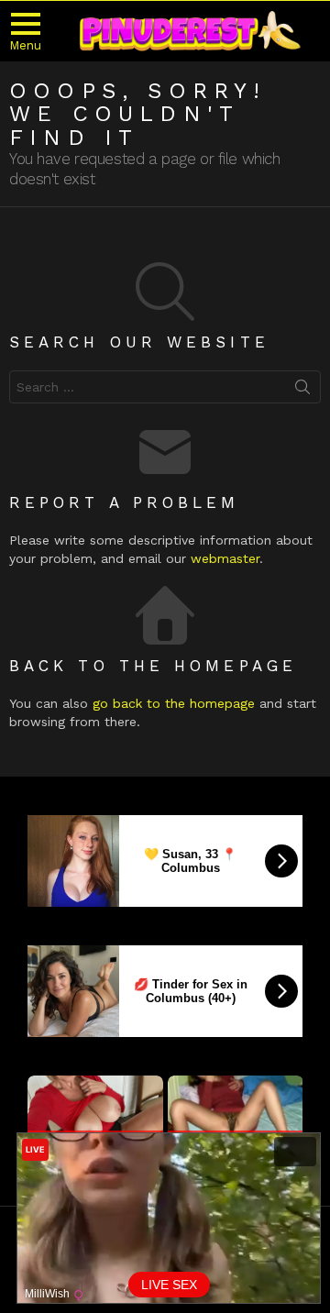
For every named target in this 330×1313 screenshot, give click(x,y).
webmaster (225, 558)
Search (302, 390)
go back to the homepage (174, 703)
